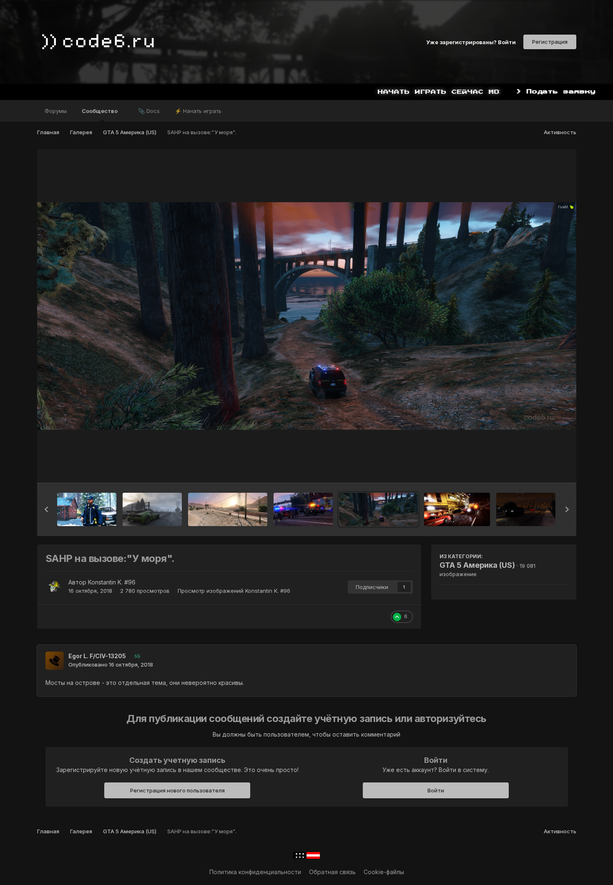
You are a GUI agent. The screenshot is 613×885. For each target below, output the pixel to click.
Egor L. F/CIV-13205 (97, 655)
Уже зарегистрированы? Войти (471, 41)
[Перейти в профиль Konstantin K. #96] (54, 587)
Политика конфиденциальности (255, 871)
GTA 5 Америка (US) (477, 565)
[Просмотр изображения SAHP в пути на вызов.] (227, 509)
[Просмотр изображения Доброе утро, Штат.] (152, 509)
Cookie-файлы (384, 871)
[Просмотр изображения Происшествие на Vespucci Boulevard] (303, 509)
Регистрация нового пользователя (177, 790)
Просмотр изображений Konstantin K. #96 (234, 590)
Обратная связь (332, 871)
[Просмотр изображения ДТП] (457, 509)
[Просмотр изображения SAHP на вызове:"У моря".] (378, 509)
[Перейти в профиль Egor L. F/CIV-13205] (54, 661)
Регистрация (550, 41)
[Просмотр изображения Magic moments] (86, 509)
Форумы (56, 111)
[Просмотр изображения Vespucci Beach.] (525, 509)
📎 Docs (149, 111)
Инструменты (538, 467)
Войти (435, 790)
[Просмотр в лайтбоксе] (306, 315)
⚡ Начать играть (198, 111)
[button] (46, 509)
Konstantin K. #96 (112, 582)
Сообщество (100, 111)
